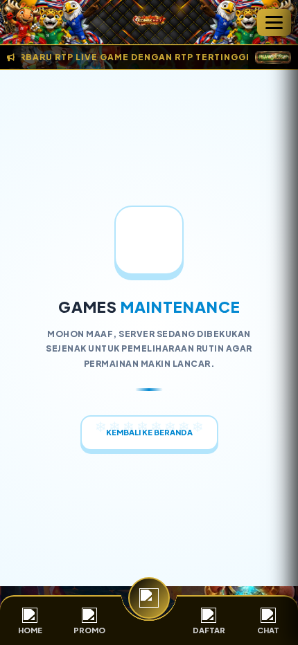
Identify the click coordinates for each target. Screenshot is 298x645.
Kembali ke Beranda (149, 432)
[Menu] (274, 22)
